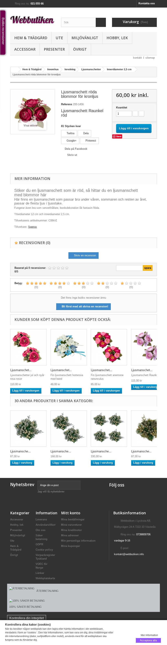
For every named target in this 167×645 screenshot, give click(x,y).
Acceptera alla (148, 640)
